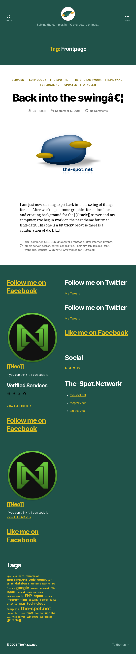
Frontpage (77, 242)
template (13, 609)
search (46, 246)
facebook (36, 583)
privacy (48, 596)
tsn (90, 246)
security (33, 599)
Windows (32, 616)
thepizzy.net (114, 79)
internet (97, 242)
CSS (46, 242)
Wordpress (46, 617)
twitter (39, 613)
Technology (36, 79)
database (22, 583)
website (42, 250)
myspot (107, 242)
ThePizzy (81, 246)
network (21, 592)
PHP (28, 596)
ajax (27, 242)
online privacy (35, 592)
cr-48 (10, 583)
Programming (17, 599)
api (15, 576)
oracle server (33, 246)
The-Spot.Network (87, 79)
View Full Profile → (19, 405)
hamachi (34, 588)
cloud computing (17, 579)
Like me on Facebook (22, 536)
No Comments (98, 110)
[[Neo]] (41, 110)
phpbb (38, 596)
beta (21, 576)
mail (53, 588)
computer (37, 242)
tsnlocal (97, 246)
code (32, 579)
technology (36, 603)
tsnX (106, 246)
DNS (53, 242)
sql (16, 604)
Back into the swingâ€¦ (68, 97)
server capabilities (63, 246)
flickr (44, 584)
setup (53, 599)
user (9, 617)
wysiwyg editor (72, 250)
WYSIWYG (55, 250)
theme (10, 613)
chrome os (32, 576)
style (22, 603)
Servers (18, 79)
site (10, 603)
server (44, 599)
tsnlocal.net (77, 410)
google (22, 587)
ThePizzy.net (27, 644)
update (50, 613)
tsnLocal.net (50, 84)
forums (11, 588)
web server (18, 617)
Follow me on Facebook (26, 286)
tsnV (23, 614)
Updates (70, 84)
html (88, 242)
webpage (30, 250)
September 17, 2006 (67, 110)
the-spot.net (60, 79)
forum (51, 583)
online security (15, 596)
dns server (63, 242)
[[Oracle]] (88, 84)
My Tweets (72, 293)
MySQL (11, 592)
